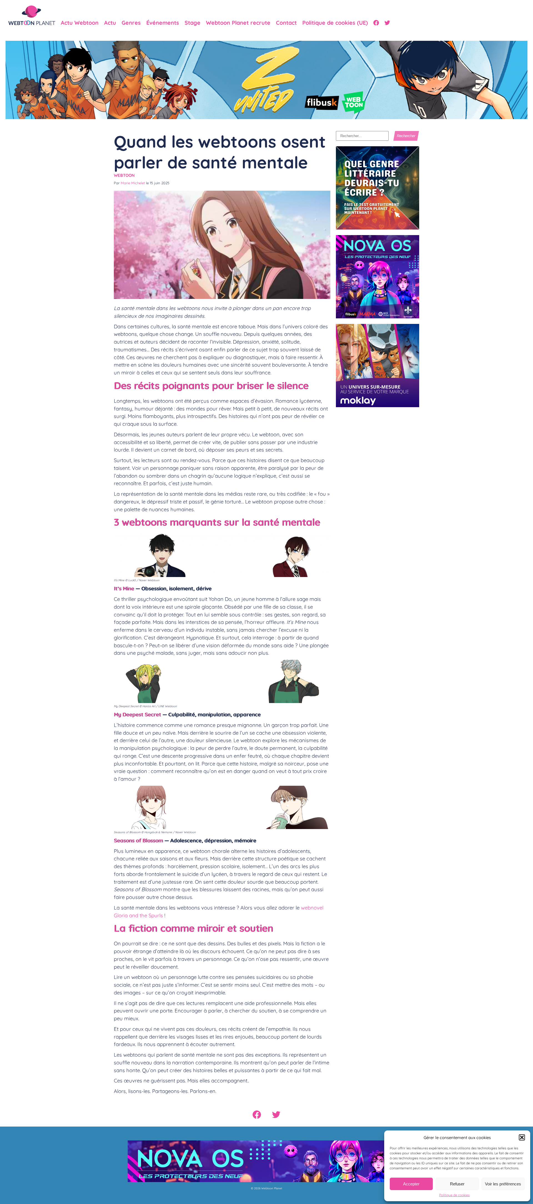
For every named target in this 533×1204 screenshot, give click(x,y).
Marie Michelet (133, 183)
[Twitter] (387, 23)
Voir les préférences (503, 1184)
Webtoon (124, 175)
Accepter (411, 1184)
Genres (131, 23)
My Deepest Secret (137, 714)
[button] (522, 1137)
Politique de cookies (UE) (335, 23)
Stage (192, 23)
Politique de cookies (454, 1195)
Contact (286, 23)
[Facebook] (376, 23)
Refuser (457, 1184)
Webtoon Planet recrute (238, 23)
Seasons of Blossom (138, 840)
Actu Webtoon (80, 23)
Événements (162, 23)
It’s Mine (124, 588)
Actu (110, 23)
